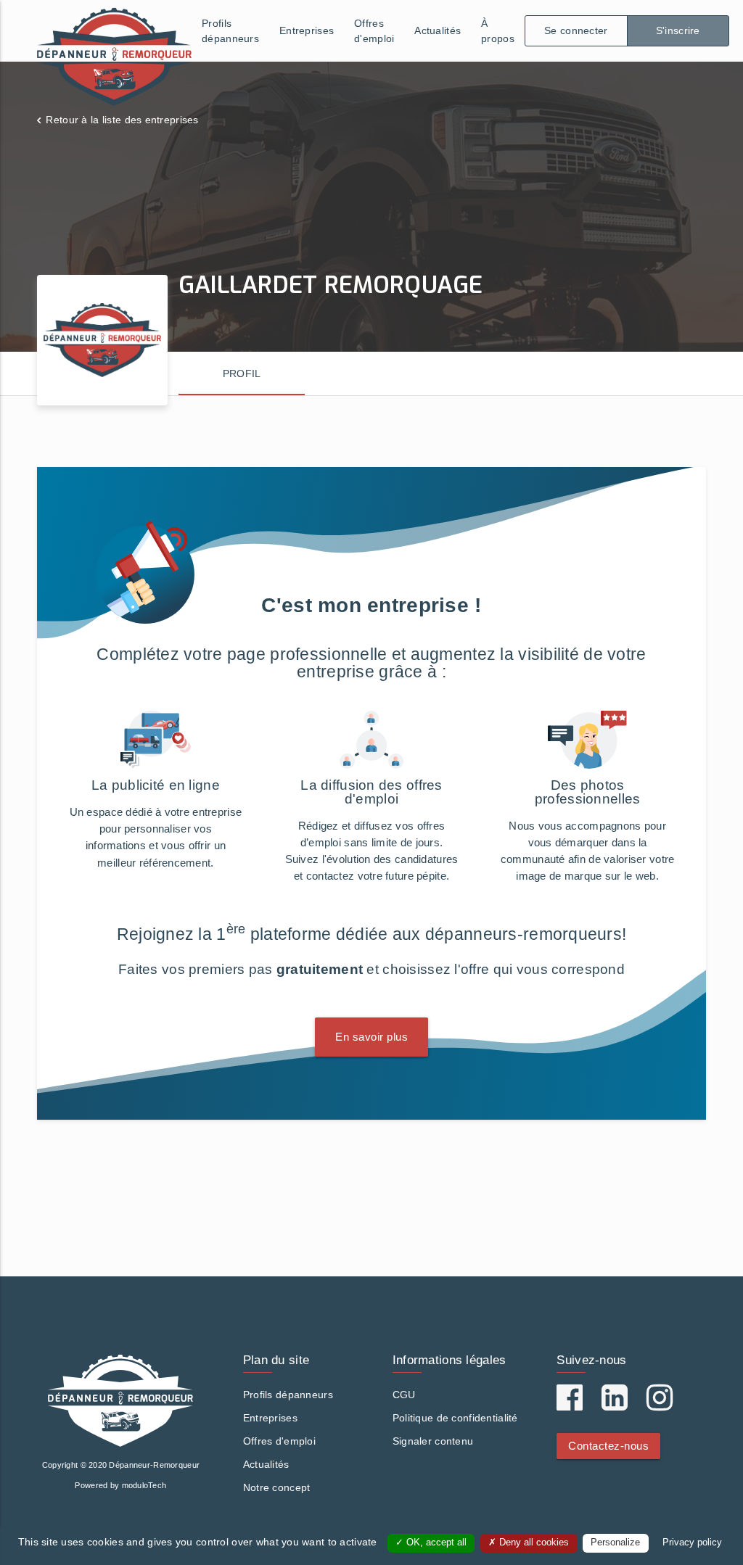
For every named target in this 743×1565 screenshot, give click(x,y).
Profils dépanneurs (230, 30)
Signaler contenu (433, 1441)
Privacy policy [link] (692, 1542)
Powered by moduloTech (120, 1485)
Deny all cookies (532, 1542)
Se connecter (575, 30)
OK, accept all (435, 1542)
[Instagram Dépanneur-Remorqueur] (659, 1405)
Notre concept (277, 1487)
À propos (497, 30)
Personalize (615, 1542)
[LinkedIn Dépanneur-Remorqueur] (615, 1405)
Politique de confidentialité (455, 1418)
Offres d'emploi (374, 30)
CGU (404, 1394)
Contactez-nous (608, 1446)
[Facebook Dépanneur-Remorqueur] (570, 1405)
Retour (122, 119)
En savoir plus (371, 1037)
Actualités (437, 30)
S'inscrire (678, 30)
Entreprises (306, 30)
